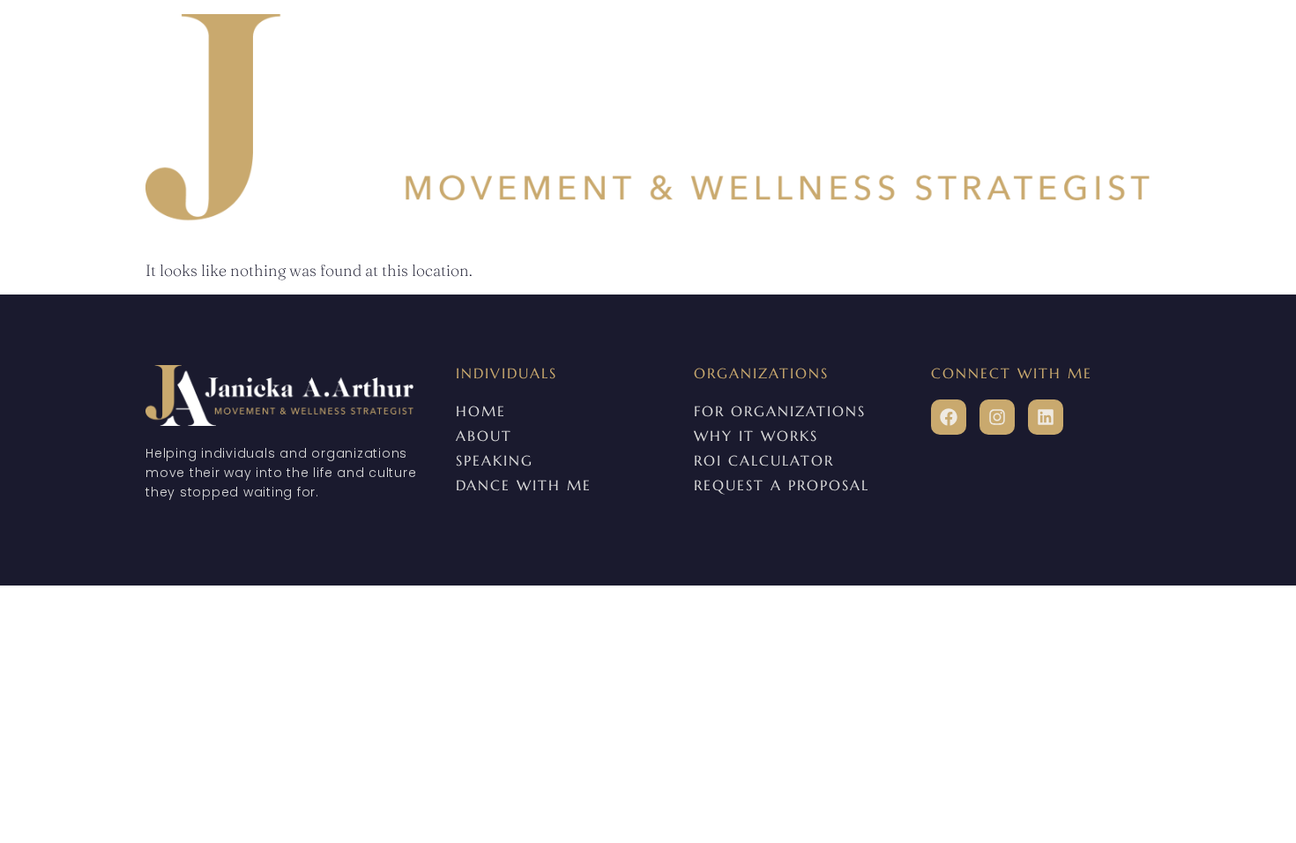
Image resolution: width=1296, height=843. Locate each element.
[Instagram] (997, 417)
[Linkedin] (1045, 417)
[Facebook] (948, 417)
